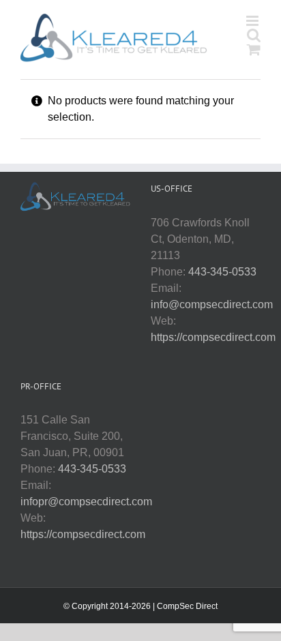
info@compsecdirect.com (212, 304)
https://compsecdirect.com (213, 337)
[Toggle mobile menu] (253, 21)
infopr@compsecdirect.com (86, 501)
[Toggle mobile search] (254, 35)
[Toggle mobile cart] (254, 49)
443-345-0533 (222, 272)
